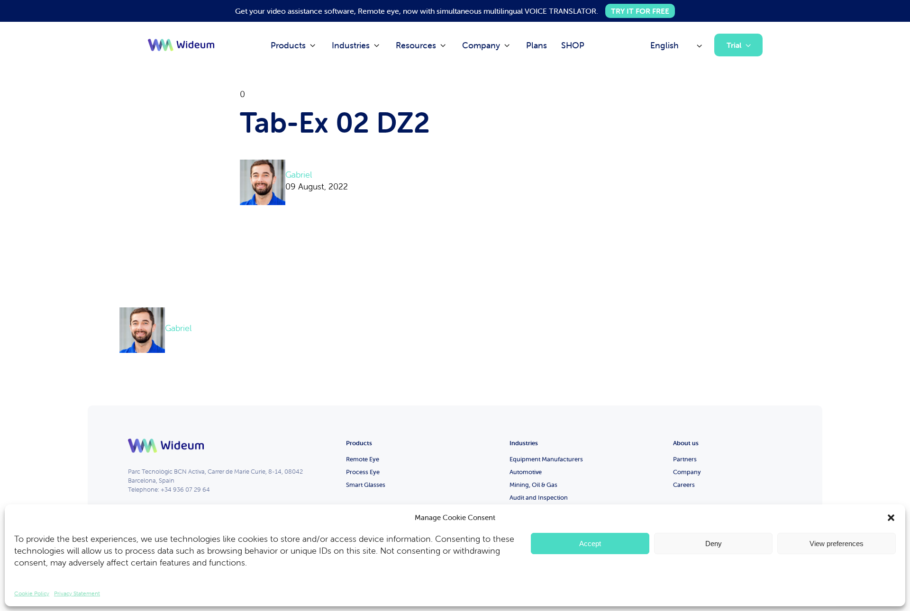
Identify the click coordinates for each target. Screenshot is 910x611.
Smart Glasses (365, 485)
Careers (684, 485)
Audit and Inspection (539, 498)
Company (687, 472)
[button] (891, 517)
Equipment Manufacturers (546, 459)
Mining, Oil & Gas (533, 485)
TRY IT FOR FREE (640, 11)
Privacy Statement (77, 593)
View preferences (837, 543)
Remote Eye (362, 459)
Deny (713, 543)
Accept (590, 543)
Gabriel (298, 174)
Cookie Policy (31, 593)
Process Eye (363, 472)
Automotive (526, 472)
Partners (685, 459)
